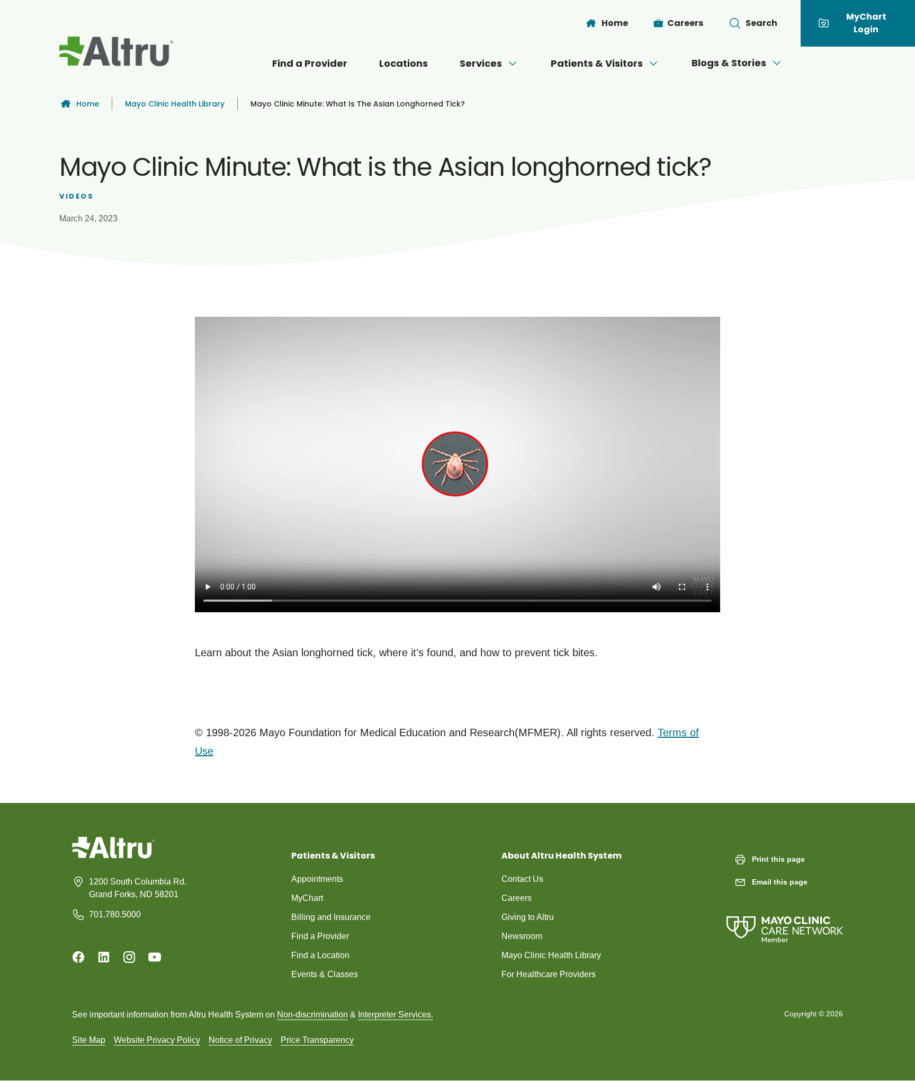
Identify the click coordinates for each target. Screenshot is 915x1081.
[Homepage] (113, 855)
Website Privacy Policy (157, 1039)
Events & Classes (324, 974)
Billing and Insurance (331, 917)
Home (87, 104)
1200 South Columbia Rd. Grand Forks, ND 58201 (137, 888)
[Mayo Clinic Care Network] (784, 918)
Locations (403, 63)
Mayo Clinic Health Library (175, 104)
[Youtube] (154, 957)
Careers (516, 898)
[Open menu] (512, 63)
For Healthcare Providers (548, 974)
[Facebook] (78, 957)
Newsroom (521, 936)
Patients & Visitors (597, 63)
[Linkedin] (103, 957)
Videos (76, 196)
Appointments (317, 878)
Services (481, 63)
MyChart (307, 898)
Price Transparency (317, 1039)
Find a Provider (309, 63)
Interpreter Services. (395, 1014)
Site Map (88, 1039)
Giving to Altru (527, 917)
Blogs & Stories (729, 62)
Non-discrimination (312, 1014)
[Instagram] (129, 957)
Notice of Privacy (240, 1039)
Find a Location (320, 955)
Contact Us (522, 878)
